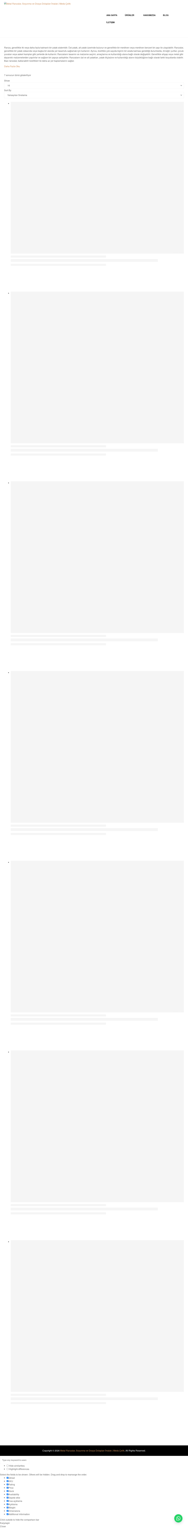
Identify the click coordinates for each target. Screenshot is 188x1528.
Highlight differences (18, 1469)
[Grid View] (5, 72)
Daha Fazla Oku (12, 66)
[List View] (7, 72)
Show (7, 80)
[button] (178, 1518)
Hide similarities (16, 1465)
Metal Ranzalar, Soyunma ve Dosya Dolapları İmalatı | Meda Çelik (92, 1450)
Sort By (7, 90)
